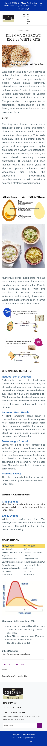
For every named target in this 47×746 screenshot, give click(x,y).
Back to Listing (14, 664)
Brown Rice (12, 676)
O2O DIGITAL (30, 738)
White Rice (22, 676)
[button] (24, 15)
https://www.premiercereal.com (16, 654)
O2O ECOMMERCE (18, 738)
